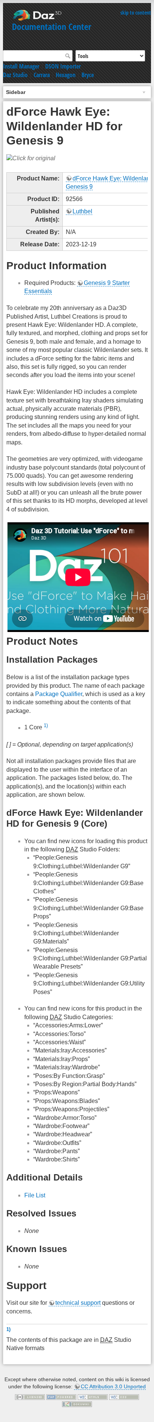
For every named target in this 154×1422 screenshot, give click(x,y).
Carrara (42, 75)
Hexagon (66, 75)
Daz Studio (15, 75)
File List (34, 1195)
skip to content (135, 12)
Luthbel (82, 211)
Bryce (87, 75)
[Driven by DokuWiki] (77, 1404)
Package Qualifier (58, 694)
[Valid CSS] (124, 1397)
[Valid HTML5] (93, 1397)
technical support (78, 1303)
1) (46, 725)
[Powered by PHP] (61, 1397)
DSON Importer (63, 66)
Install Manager (21, 66)
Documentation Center (51, 26)
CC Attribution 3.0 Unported (113, 1386)
